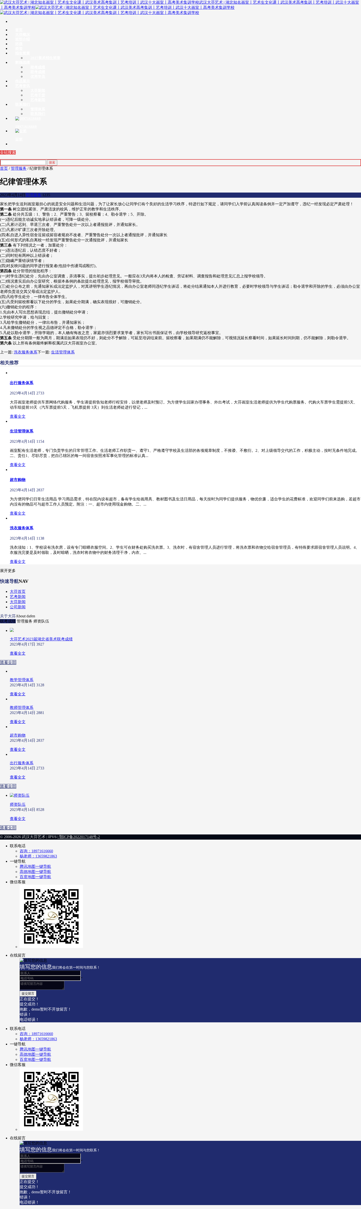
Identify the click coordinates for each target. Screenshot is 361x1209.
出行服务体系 (21, 383)
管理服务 (19, 168)
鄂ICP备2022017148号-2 (79, 837)
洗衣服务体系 (25, 352)
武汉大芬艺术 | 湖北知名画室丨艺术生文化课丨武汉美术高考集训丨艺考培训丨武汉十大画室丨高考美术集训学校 (179, 5)
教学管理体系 (21, 680)
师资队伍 (18, 804)
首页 (4, 168)
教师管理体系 (21, 707)
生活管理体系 (63, 352)
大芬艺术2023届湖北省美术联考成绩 (41, 639)
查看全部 (8, 662)
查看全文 (18, 416)
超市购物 (18, 480)
